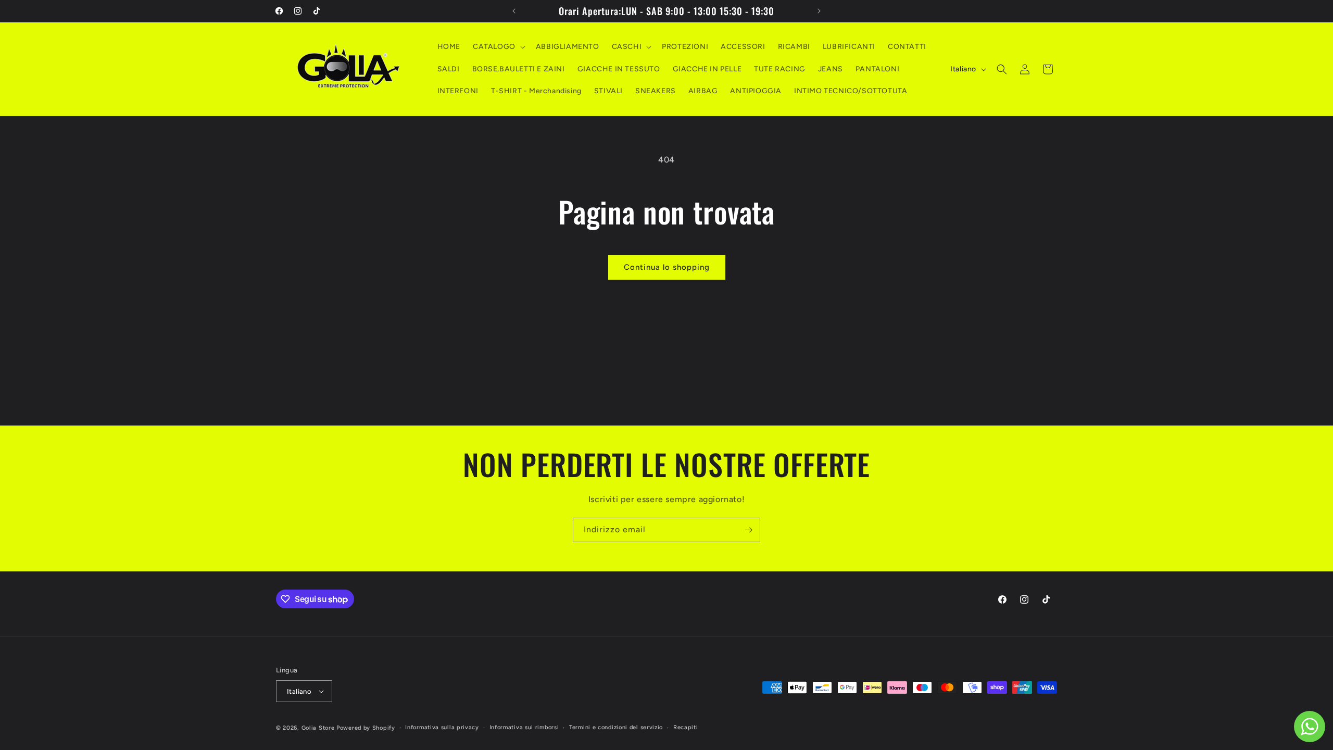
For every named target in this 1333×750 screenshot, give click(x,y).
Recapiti (685, 727)
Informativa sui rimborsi (524, 727)
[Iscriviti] (748, 530)
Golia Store (318, 727)
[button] (498, 47)
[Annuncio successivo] (819, 11)
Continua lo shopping (667, 267)
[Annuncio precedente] (513, 11)
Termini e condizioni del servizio (616, 727)
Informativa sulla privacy (442, 727)
